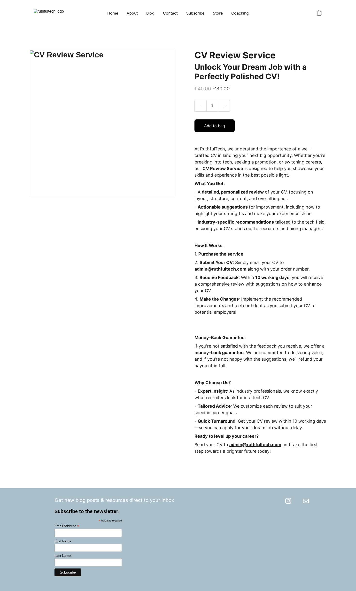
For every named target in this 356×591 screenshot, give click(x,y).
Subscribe (195, 13)
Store (218, 13)
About (132, 13)
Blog (150, 13)
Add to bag (214, 125)
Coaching (240, 13)
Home (112, 13)
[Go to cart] (319, 13)
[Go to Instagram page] (288, 501)
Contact (170, 13)
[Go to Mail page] (306, 501)
